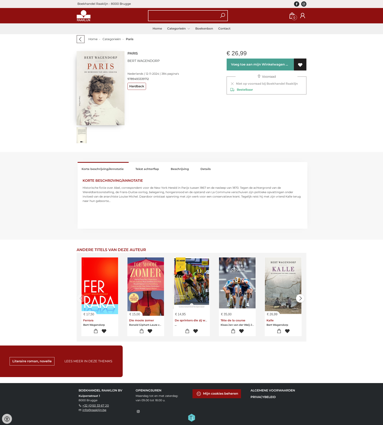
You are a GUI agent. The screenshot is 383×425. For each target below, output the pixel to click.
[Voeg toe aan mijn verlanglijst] (300, 65)
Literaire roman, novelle (32, 361)
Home (157, 28)
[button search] (222, 15)
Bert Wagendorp (143, 61)
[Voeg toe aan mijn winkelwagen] (96, 331)
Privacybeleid (263, 397)
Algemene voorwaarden (273, 390)
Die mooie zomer (141, 320)
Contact (224, 28)
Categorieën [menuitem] (177, 28)
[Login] (302, 16)
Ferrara (88, 320)
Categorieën (112, 39)
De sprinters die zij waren (193, 320)
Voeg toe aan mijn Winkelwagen (257, 64)
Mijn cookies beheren (220, 393)
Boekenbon (204, 28)
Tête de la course (233, 320)
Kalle (270, 320)
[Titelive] (191, 417)
